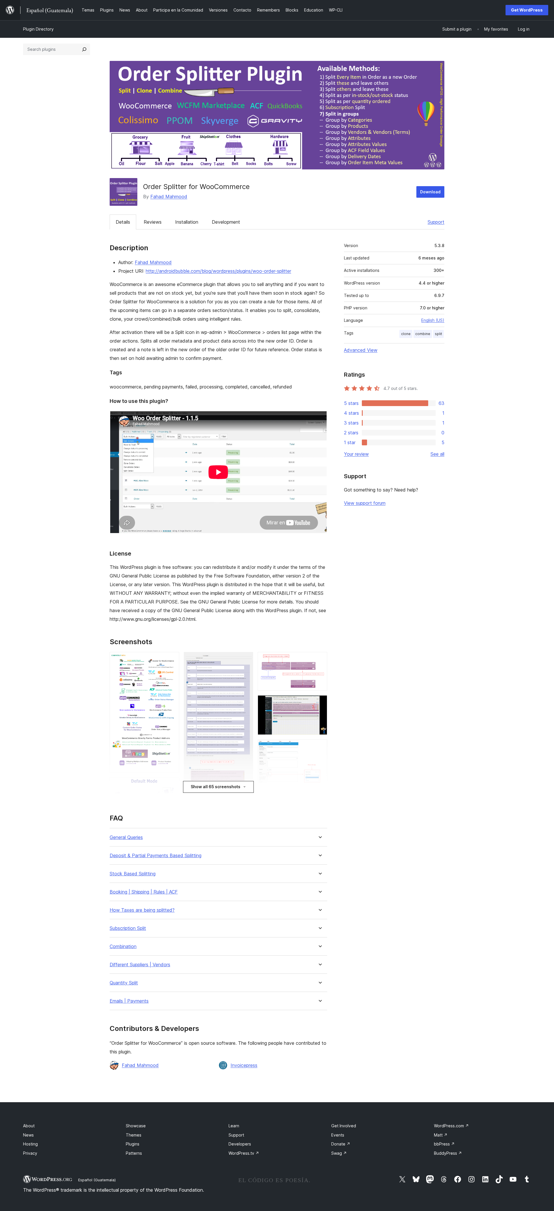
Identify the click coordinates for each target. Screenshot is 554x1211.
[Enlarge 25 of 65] (245, 660)
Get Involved (343, 1125)
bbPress (444, 1143)
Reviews (153, 222)
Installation (186, 222)
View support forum (364, 503)
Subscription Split (128, 928)
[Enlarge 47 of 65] (319, 747)
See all (437, 454)
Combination (123, 946)
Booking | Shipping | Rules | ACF (144, 892)
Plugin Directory (38, 29)
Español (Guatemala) (97, 1180)
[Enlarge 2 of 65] (171, 785)
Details (123, 222)
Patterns (134, 1153)
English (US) (432, 320)
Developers (240, 1143)
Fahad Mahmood (168, 196)
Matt (441, 1134)
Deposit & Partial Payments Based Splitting (155, 855)
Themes (133, 1134)
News (28, 1134)
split (438, 334)
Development (226, 222)
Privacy (30, 1153)
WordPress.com (451, 1125)
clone (406, 334)
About (29, 1125)
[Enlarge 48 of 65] (319, 798)
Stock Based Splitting (133, 874)
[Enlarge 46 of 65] (319, 703)
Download (430, 191)
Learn (234, 1125)
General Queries (126, 837)
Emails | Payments (129, 1001)
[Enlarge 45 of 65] (319, 660)
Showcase (136, 1125)
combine (422, 334)
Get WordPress (527, 10)
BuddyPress (448, 1153)
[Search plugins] (84, 49)
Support (436, 222)
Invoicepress (244, 1065)
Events (337, 1134)
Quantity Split (124, 983)
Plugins (132, 1143)
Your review (356, 454)
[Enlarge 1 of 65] (171, 660)
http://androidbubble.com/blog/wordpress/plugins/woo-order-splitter (218, 271)
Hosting (30, 1143)
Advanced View (360, 350)
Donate (340, 1143)
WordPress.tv (244, 1153)
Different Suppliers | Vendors (140, 964)
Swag (339, 1153)
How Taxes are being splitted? (142, 910)
